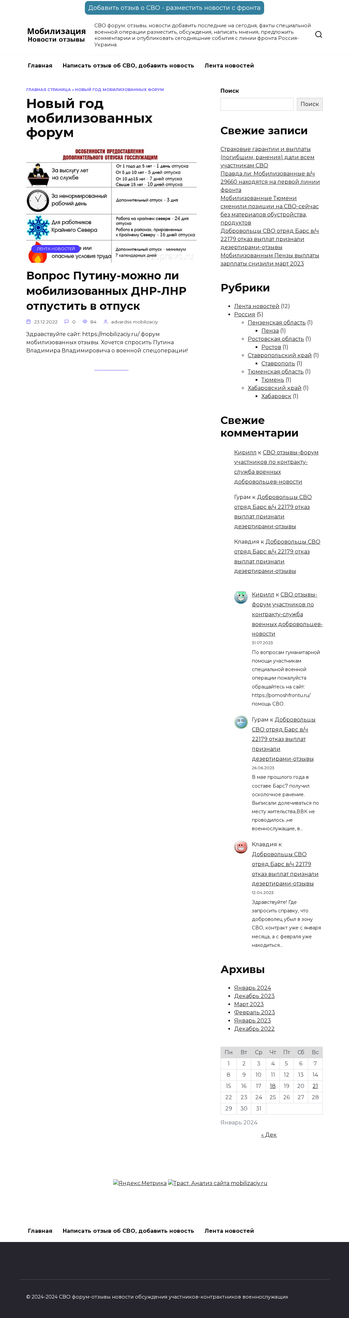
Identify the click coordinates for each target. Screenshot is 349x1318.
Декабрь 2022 (254, 1029)
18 (273, 1086)
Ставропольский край (280, 355)
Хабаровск (276, 396)
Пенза (270, 331)
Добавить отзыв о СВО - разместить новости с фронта (174, 8)
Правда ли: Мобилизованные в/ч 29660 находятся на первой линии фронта (270, 181)
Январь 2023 (252, 1020)
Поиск (230, 91)
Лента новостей (229, 65)
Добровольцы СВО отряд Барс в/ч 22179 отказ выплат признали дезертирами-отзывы (270, 239)
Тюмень (272, 380)
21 (315, 1086)
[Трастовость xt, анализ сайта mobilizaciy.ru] (218, 1183)
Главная (40, 65)
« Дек (269, 1135)
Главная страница (48, 89)
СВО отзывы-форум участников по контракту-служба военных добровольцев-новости (287, 614)
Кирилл (245, 452)
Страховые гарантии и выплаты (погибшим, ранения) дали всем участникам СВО (268, 157)
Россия (244, 314)
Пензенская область (277, 322)
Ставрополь (278, 363)
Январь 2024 (252, 988)
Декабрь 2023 (254, 996)
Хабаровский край (275, 388)
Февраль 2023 (254, 1012)
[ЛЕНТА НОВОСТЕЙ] (111, 258)
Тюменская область (276, 371)
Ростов (271, 347)
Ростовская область (276, 339)
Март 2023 (249, 1004)
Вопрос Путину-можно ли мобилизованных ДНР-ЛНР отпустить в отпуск (106, 291)
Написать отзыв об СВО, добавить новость (128, 65)
